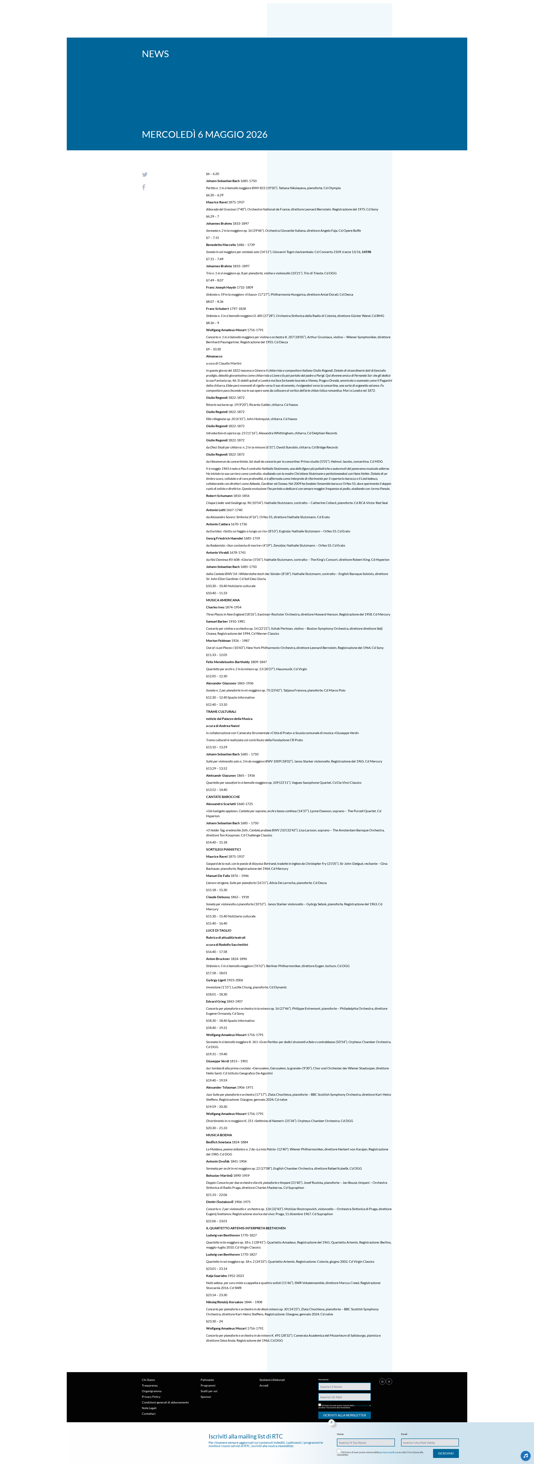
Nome (340, 1434)
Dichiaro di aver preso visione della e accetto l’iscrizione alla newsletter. (344, 1406)
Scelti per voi (209, 1391)
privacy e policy (362, 1405)
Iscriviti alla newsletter (344, 1415)
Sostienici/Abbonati (272, 1380)
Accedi (263, 1385)
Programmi (208, 1385)
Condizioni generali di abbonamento (165, 1402)
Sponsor (206, 1396)
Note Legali (149, 1408)
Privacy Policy (151, 1396)
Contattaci (149, 1413)
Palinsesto (207, 1380)
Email (404, 1434)
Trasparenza (149, 1385)
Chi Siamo (148, 1380)
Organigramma (151, 1391)
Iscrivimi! (446, 1453)
